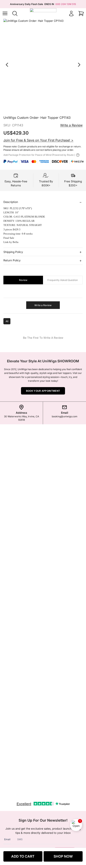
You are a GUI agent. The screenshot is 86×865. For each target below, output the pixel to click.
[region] (43, 65)
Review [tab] (23, 280)
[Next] (79, 64)
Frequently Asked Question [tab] (62, 280)
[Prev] (6, 64)
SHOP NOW (63, 856)
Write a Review (71, 125)
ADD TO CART (22, 856)
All (7, 321)
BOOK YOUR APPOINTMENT (43, 390)
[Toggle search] (15, 13)
